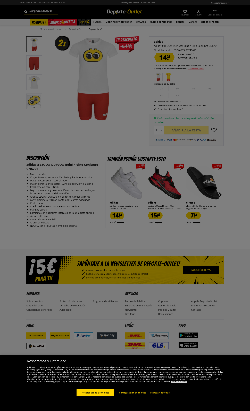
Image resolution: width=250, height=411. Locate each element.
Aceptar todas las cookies (95, 392)
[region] (125, 383)
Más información (179, 381)
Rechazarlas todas (160, 392)
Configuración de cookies (132, 392)
